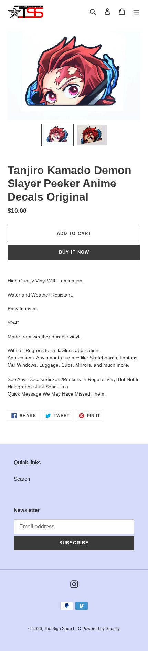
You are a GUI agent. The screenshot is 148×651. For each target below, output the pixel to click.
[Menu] (136, 11)
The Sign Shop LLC (62, 628)
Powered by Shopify (101, 628)
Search (22, 479)
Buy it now (74, 252)
